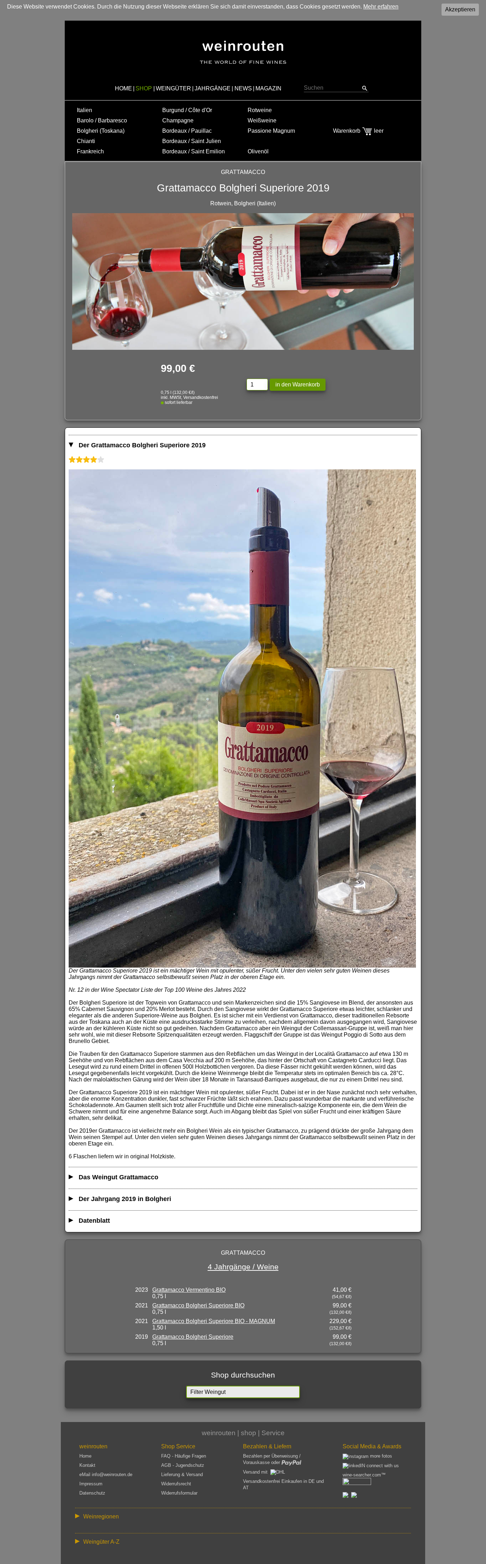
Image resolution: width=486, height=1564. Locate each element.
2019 (141, 1337)
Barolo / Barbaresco (102, 120)
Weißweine (262, 120)
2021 (141, 1305)
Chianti (86, 141)
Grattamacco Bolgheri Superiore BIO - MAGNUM (213, 1321)
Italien (84, 110)
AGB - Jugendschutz (182, 1465)
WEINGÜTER (173, 88)
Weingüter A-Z (101, 1542)
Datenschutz (92, 1493)
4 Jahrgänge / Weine (243, 1267)
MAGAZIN (268, 88)
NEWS (243, 88)
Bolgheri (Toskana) (101, 131)
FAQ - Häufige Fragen (183, 1456)
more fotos (380, 1456)
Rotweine (260, 110)
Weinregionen (101, 1516)
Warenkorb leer (358, 131)
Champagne (178, 120)
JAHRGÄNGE (213, 88)
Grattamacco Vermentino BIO (189, 1290)
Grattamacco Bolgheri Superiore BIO (198, 1305)
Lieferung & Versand (182, 1474)
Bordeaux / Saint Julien (191, 141)
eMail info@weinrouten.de (105, 1474)
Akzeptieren (460, 9)
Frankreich (90, 151)
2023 (141, 1290)
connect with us (382, 1465)
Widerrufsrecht (176, 1483)
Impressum (90, 1483)
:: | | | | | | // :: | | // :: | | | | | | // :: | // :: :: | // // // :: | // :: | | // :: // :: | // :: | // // (238, 1517)
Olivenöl (258, 151)
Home (85, 1456)
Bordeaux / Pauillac (187, 131)
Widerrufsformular (179, 1493)
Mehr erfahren (380, 7)
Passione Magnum (271, 131)
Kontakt (87, 1465)
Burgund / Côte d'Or (187, 110)
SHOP (144, 88)
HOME (123, 88)
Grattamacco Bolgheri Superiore (192, 1337)
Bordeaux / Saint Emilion (193, 151)
